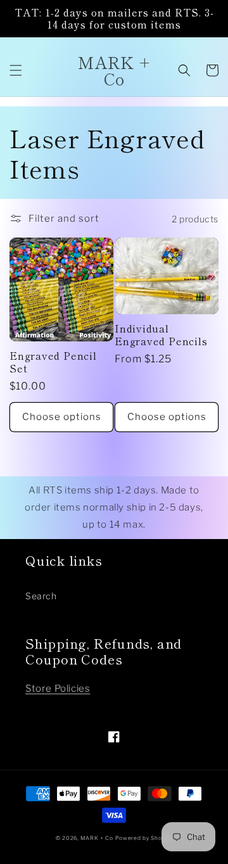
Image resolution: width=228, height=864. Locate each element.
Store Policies (57, 688)
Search (41, 595)
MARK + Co (96, 838)
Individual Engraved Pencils (161, 334)
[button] (16, 70)
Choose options (61, 416)
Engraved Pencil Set (53, 362)
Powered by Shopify (144, 838)
